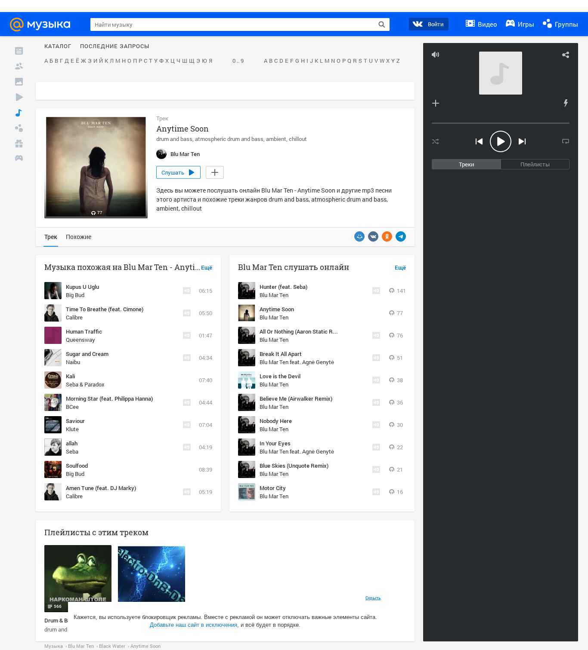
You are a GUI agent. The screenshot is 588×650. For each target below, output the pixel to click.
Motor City (273, 488)
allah (71, 443)
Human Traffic (84, 331)
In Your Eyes (275, 443)
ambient (276, 139)
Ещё (206, 267)
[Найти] (382, 24)
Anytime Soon (277, 309)
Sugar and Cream (87, 354)
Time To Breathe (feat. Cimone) (104, 309)
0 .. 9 (238, 61)
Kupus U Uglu (82, 287)
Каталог (57, 46)
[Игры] (19, 159)
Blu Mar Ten (274, 295)
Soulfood (77, 465)
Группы (565, 24)
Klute (72, 429)
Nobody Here (276, 421)
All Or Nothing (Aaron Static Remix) (303, 331)
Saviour (75, 421)
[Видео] (19, 97)
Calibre (74, 317)
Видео (486, 24)
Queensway (80, 339)
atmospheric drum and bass (229, 139)
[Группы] (19, 128)
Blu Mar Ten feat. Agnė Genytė (297, 362)
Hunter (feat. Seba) (283, 287)
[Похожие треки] (565, 103)
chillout (298, 139)
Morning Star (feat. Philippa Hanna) (109, 398)
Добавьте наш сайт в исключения (193, 625)
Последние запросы (114, 46)
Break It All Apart (281, 354)
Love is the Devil (280, 376)
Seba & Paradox (85, 384)
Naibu (73, 362)
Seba (72, 451)
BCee (72, 407)
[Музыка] (19, 112)
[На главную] (44, 24)
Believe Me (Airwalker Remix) (296, 398)
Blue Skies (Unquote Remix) (294, 465)
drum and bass (174, 139)
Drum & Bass (60, 620)
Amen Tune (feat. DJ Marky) (101, 488)
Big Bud (75, 295)
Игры (525, 24)
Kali (70, 376)
